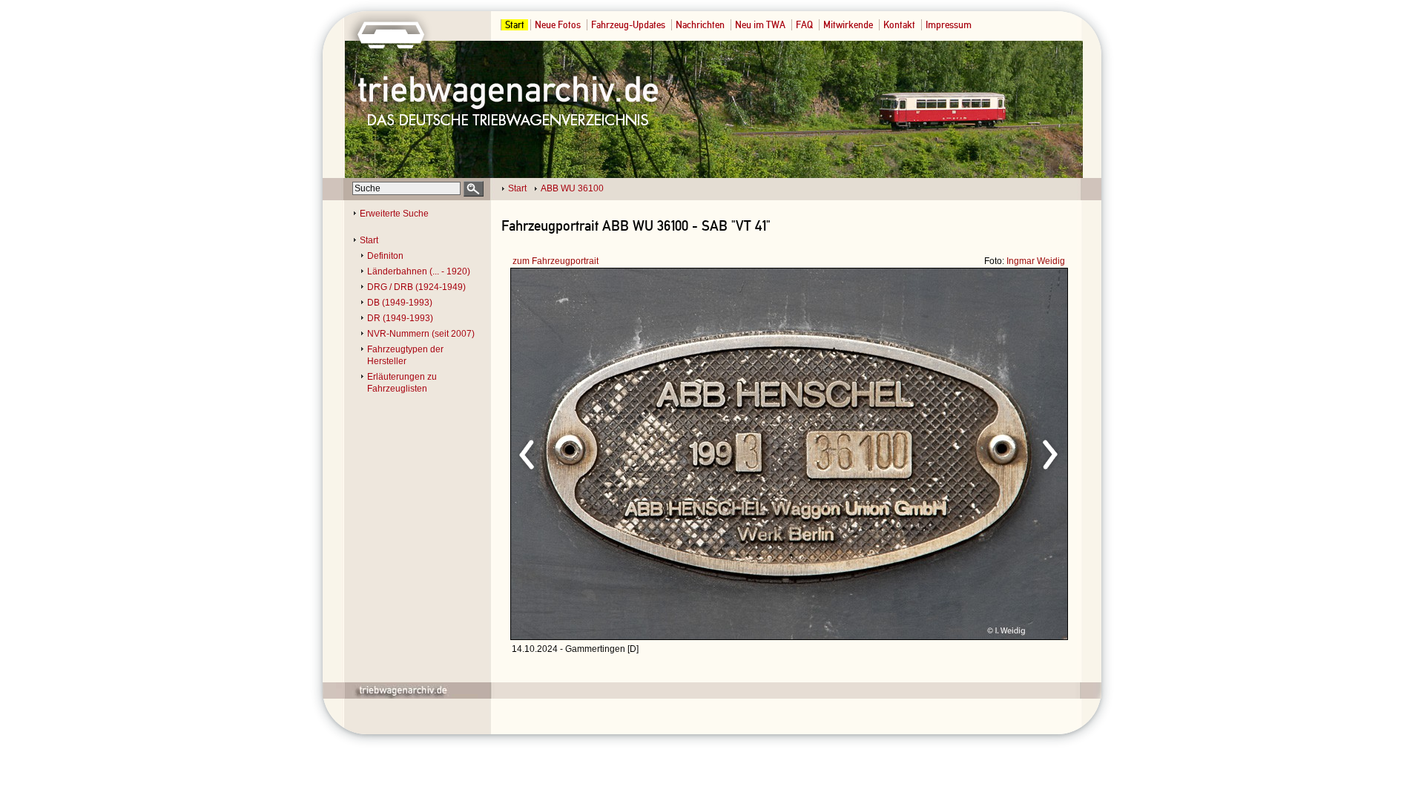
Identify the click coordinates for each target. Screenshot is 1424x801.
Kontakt (899, 24)
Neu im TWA (760, 24)
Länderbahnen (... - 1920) (418, 271)
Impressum (949, 24)
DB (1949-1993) (399, 302)
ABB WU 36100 (572, 188)
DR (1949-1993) (400, 318)
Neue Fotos (558, 24)
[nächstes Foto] (920, 452)
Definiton (385, 256)
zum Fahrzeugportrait (555, 261)
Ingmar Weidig (1035, 261)
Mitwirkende (848, 24)
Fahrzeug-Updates (628, 24)
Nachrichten (700, 24)
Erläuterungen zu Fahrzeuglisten (402, 383)
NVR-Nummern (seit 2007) (421, 334)
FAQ (804, 24)
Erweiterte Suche (394, 213)
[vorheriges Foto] (653, 452)
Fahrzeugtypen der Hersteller (405, 355)
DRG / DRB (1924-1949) (416, 287)
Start (514, 24)
